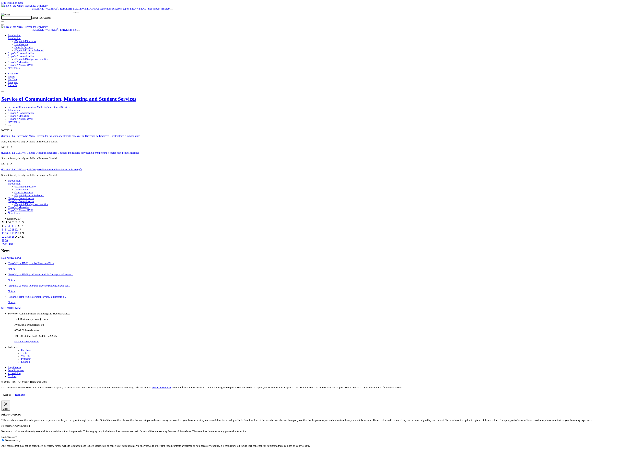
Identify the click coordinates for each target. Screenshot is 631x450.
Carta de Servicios (23, 47)
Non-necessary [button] (9, 437)
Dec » (12, 243)
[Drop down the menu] (77, 12)
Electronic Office (86, 8)
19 (16, 233)
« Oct (4, 243)
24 (9, 236)
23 (6, 236)
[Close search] (2, 24)
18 (13, 233)
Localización (21, 44)
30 (6, 240)
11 (13, 229)
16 (6, 233)
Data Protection (16, 370)
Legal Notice (14, 367)
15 (3, 233)
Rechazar (20, 394)
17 (9, 233)
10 (9, 229)
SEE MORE (11, 257)
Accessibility (14, 373)
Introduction (14, 35)
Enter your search (41, 17)
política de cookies (161, 387)
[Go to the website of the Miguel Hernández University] (24, 5)
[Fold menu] (78, 30)
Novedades (14, 68)
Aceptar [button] (7, 394)
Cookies (12, 376)
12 (16, 229)
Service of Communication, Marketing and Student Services (68, 99)
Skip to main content (12, 2)
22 (3, 236)
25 (13, 236)
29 (3, 240)
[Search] (2, 21)
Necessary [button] (6, 425)
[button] (14, 38)
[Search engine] (171, 9)
